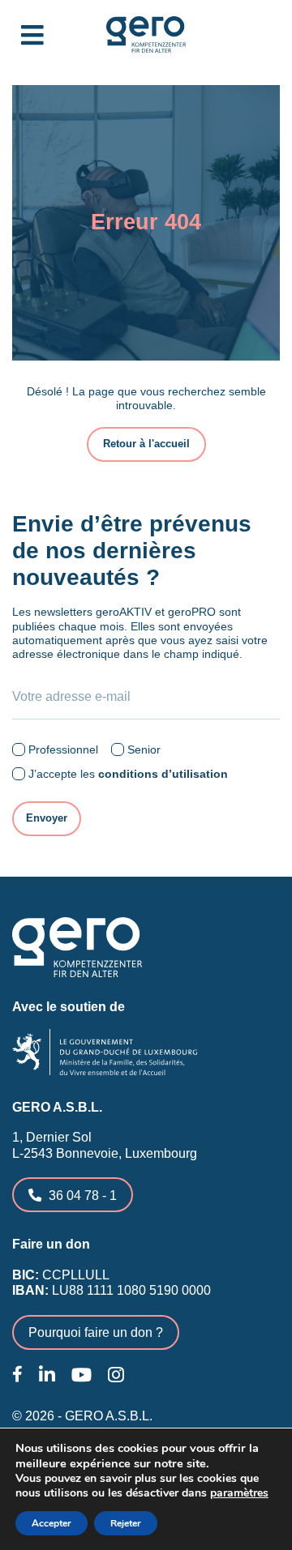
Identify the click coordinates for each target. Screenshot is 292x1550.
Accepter (51, 1523)
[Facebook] (17, 1374)
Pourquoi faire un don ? (95, 1332)
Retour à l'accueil (146, 444)
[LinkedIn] (47, 1375)
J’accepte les (128, 773)
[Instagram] (116, 1375)
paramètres (239, 1493)
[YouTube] (81, 1375)
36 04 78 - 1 (83, 1195)
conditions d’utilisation (163, 773)
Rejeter (125, 1523)
